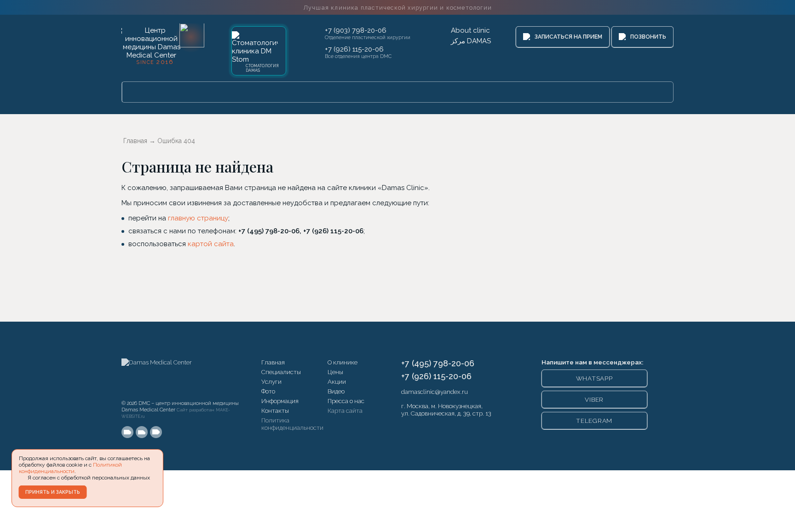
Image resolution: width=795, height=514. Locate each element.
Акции (337, 381)
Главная (273, 362)
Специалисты (281, 371)
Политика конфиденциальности (292, 423)
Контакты (275, 410)
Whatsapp (594, 378)
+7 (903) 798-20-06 (355, 30)
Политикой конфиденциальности (70, 468)
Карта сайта (345, 410)
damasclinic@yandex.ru (434, 391)
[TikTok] (156, 432)
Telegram (594, 420)
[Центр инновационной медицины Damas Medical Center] (151, 44)
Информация (280, 400)
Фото (268, 391)
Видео (336, 391)
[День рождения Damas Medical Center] (191, 35)
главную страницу (198, 218)
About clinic (470, 30)
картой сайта (211, 244)
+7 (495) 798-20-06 (437, 363)
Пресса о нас (346, 400)
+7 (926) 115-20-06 (354, 49)
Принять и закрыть (52, 492)
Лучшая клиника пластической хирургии (397, 7)
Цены (335, 371)
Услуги (271, 381)
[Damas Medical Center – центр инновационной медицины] (156, 376)
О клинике (342, 362)
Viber (594, 399)
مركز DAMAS (471, 41)
